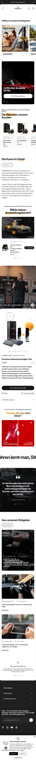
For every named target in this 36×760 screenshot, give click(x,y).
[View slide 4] (21, 258)
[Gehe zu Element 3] (14, 352)
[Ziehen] (18, 433)
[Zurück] (2, 2)
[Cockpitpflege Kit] (22, 128)
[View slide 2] (17, 258)
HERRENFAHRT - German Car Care (13, 355)
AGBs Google (20, 750)
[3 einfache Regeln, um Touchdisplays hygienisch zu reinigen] (18, 626)
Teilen (6, 393)
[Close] (34, 737)
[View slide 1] (15, 258)
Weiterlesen (6, 566)
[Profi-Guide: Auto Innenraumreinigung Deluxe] (18, 550)
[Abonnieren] (31, 720)
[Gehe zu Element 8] (24, 352)
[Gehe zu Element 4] (16, 352)
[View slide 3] (19, 258)
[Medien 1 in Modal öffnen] (31, 319)
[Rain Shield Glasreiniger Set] (8, 128)
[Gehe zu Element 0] (10, 352)
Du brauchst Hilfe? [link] (29, 393)
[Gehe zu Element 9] (26, 352)
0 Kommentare (24, 556)
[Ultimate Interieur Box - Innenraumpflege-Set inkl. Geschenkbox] (5, 247)
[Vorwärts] (33, 2)
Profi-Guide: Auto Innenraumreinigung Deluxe (16, 561)
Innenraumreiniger (8, 576)
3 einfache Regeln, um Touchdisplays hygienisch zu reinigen (15, 646)
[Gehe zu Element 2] (12, 352)
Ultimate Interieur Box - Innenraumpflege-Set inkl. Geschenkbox (16, 248)
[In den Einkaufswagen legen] (12, 132)
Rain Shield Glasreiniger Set (7, 142)
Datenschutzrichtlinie (10, 750)
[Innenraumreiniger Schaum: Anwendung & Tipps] (18, 586)
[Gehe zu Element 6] (20, 352)
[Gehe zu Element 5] (18, 352)
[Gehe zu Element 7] (22, 352)
